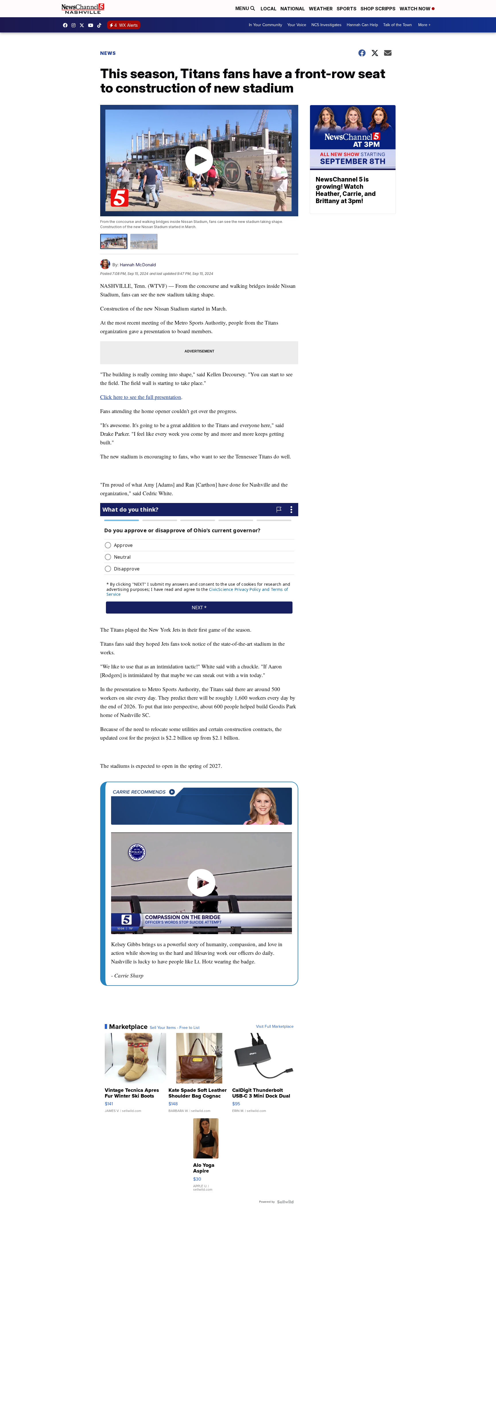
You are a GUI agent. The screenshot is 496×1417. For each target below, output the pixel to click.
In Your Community (265, 25)
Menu (242, 8)
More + (424, 25)
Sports (346, 8)
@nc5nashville (100, 25)
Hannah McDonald (138, 264)
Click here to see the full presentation (140, 396)
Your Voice (296, 25)
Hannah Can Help (362, 25)
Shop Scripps (378, 8)
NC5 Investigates (326, 25)
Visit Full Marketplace (275, 1027)
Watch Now (416, 8)
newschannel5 (66, 25)
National (292, 8)
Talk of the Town (397, 25)
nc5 (83, 25)
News (108, 53)
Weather (321, 8)
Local (268, 8)
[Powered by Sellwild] (285, 1202)
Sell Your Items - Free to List (174, 1028)
